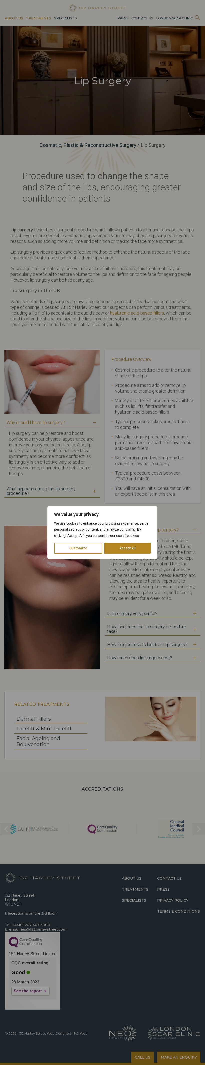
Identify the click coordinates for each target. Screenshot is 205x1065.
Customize (78, 548)
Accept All (128, 548)
